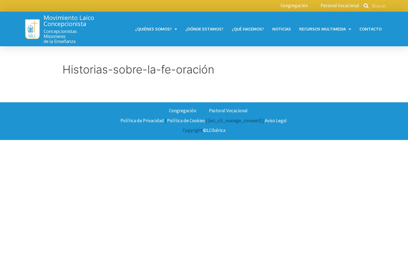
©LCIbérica (214, 130)
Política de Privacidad (142, 121)
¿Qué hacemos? (248, 29)
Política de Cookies (186, 121)
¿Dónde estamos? (204, 29)
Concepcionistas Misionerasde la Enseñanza (60, 36)
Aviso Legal (276, 121)
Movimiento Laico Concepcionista (69, 20)
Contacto (370, 29)
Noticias (281, 29)
